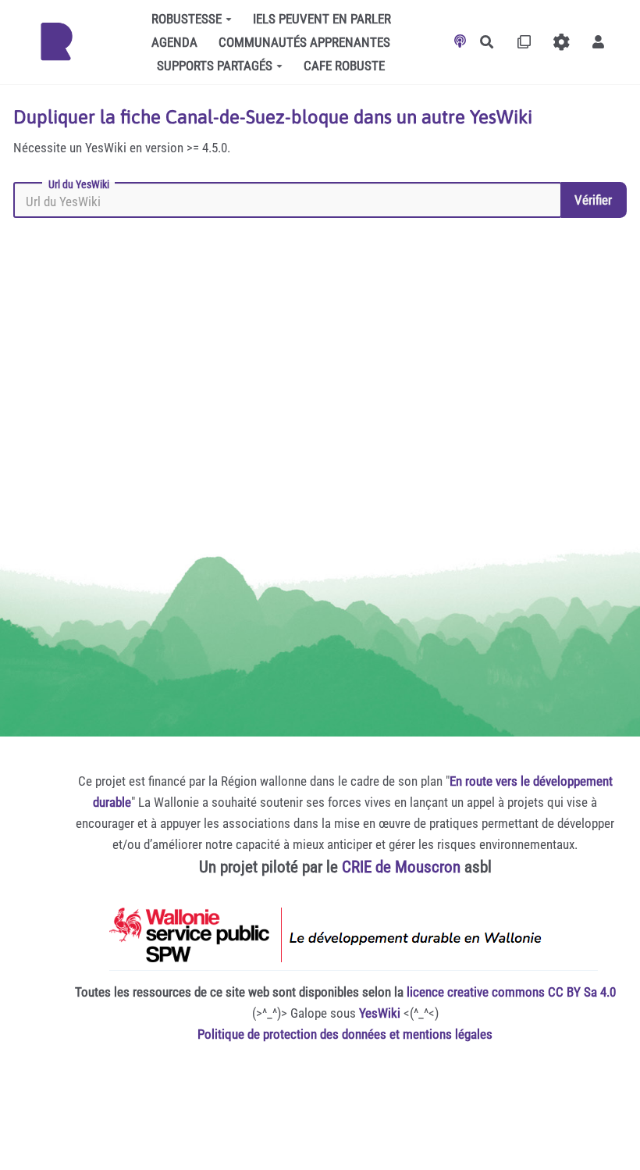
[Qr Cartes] (524, 42)
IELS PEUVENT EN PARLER (322, 19)
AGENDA (174, 42)
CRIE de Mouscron (401, 867)
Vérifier (593, 200)
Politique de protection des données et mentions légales (344, 1034)
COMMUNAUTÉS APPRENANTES (304, 42)
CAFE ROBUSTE (344, 65)
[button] (598, 42)
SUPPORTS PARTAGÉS (214, 65)
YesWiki (379, 1013)
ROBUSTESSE (186, 19)
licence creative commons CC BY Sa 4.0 (511, 992)
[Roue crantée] (561, 42)
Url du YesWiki (78, 184)
